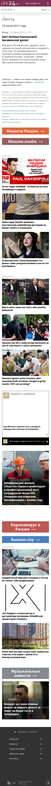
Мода (5, 32)
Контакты (13, 758)
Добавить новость (27, 731)
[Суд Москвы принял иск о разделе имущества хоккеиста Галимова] (25, 403)
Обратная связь (16, 753)
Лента (8, 19)
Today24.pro (7, 276)
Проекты (13, 744)
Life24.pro (6, 155)
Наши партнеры (17, 748)
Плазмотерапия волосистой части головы (19, 110)
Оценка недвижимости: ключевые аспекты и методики (24, 119)
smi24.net (39, 82)
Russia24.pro (8, 547)
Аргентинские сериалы (11, 122)
